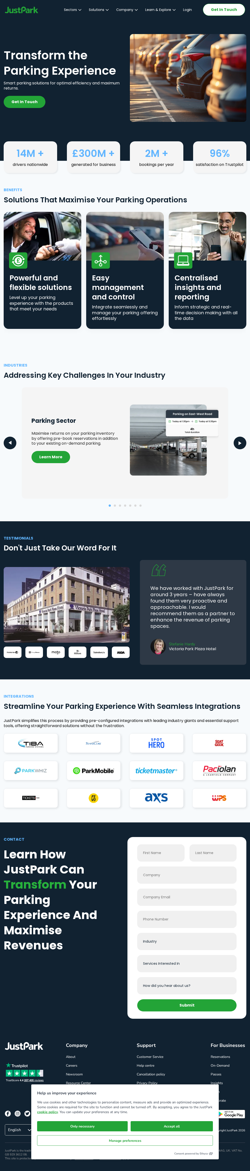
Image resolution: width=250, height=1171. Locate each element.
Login (187, 9)
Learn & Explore (158, 9)
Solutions (96, 9)
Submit (187, 1005)
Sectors (70, 9)
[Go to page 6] (135, 505)
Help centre (145, 1065)
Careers (71, 1065)
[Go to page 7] (140, 505)
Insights (217, 1083)
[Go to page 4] (125, 505)
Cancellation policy (151, 1074)
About (70, 1056)
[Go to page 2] (115, 505)
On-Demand (220, 1065)
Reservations (220, 1056)
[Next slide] (240, 443)
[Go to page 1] (110, 505)
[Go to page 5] (130, 505)
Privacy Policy (147, 1083)
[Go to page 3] (120, 505)
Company (124, 9)
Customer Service (150, 1056)
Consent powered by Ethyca (191, 1153)
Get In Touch (224, 9)
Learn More (50, 457)
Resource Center (78, 1083)
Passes (216, 1074)
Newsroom (74, 1074)
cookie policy (47, 1112)
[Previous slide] (10, 443)
